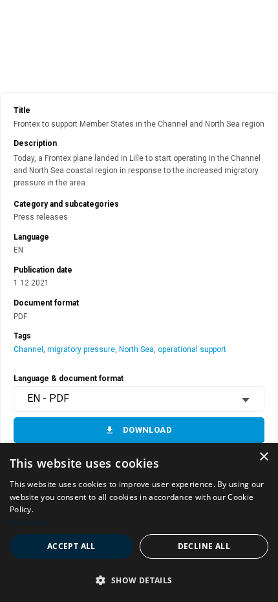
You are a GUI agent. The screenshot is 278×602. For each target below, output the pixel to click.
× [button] (263, 457)
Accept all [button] (71, 546)
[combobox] (139, 399)
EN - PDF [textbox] (48, 398)
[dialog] (139, 522)
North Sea (136, 349)
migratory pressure (81, 349)
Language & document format (68, 378)
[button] (139, 579)
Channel (28, 349)
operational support (192, 349)
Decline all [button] (204, 546)
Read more (30, 522)
